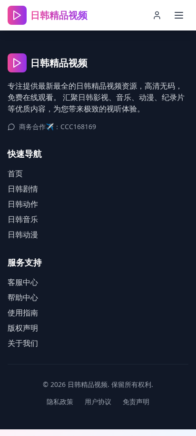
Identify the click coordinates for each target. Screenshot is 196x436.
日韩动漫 (23, 234)
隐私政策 (60, 401)
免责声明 (136, 401)
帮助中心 (23, 297)
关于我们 (23, 343)
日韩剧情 (23, 188)
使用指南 (23, 312)
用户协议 (98, 401)
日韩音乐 (23, 219)
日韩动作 (23, 204)
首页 (15, 173)
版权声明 (23, 328)
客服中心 (23, 282)
